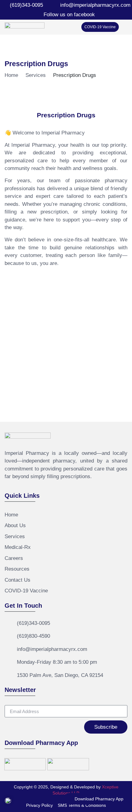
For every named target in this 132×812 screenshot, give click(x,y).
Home (11, 75)
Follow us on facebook (69, 14)
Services (35, 75)
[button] (123, 27)
